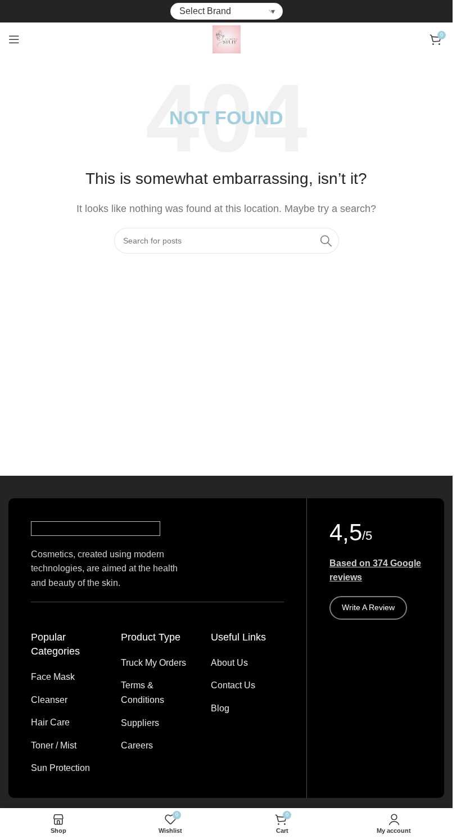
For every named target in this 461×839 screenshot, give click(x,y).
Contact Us (233, 685)
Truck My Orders (153, 662)
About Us (229, 662)
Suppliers (140, 723)
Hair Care (50, 722)
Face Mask (53, 677)
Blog (220, 708)
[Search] (326, 241)
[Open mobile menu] (14, 39)
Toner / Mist (53, 745)
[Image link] (95, 528)
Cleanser (49, 700)
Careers (137, 745)
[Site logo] (227, 38)
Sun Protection (60, 768)
